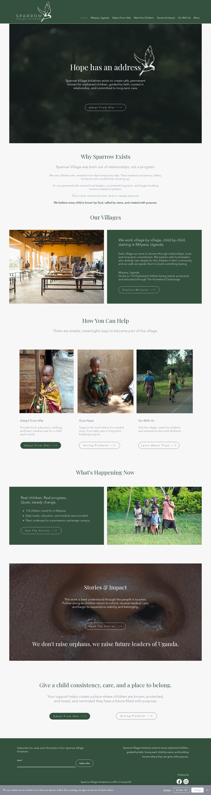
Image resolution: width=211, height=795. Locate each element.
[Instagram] (186, 781)
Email (19, 760)
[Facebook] (179, 781)
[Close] (207, 790)
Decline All (181, 790)
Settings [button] (167, 790)
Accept (197, 790)
